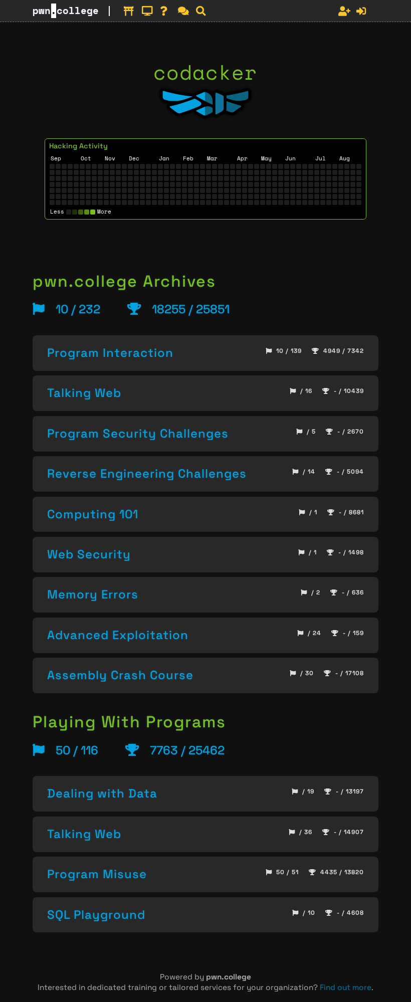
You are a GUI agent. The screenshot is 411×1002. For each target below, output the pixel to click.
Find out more (345, 987)
